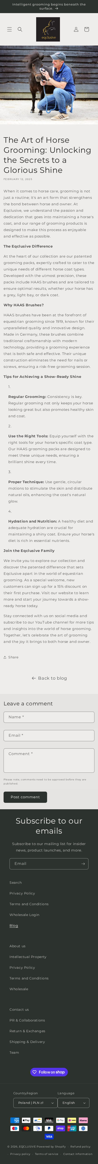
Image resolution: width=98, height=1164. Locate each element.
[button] (9, 29)
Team (14, 1052)
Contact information (77, 1154)
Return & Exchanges (27, 1031)
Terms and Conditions (29, 904)
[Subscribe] (83, 863)
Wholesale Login (24, 915)
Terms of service (47, 1154)
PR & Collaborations (27, 1020)
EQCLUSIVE (27, 1146)
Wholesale (19, 989)
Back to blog (52, 678)
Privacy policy (20, 1154)
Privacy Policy (22, 893)
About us (18, 946)
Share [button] (13, 657)
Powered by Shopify (51, 1146)
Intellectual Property (28, 957)
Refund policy (80, 1146)
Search (16, 882)
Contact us (19, 1009)
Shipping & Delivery (27, 1042)
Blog (14, 925)
